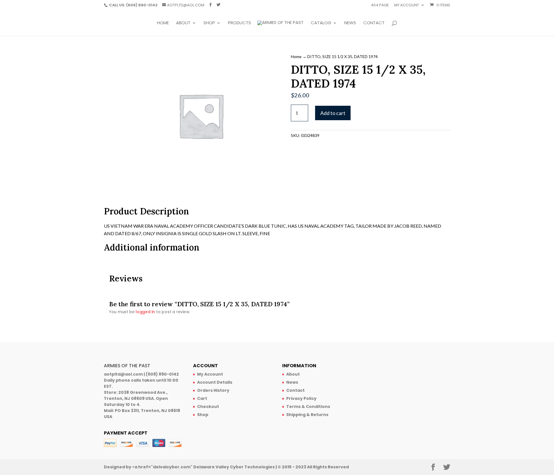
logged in (145, 312)
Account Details (214, 382)
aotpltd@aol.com (123, 374)
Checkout (208, 406)
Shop (209, 23)
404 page (380, 5)
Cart (202, 398)
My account (406, 5)
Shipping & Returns (307, 415)
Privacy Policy (301, 398)
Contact (374, 23)
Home (163, 23)
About (183, 23)
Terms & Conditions (308, 406)
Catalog (321, 23)
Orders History (213, 390)
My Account (210, 374)
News (350, 23)
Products (239, 23)
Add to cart (332, 113)
